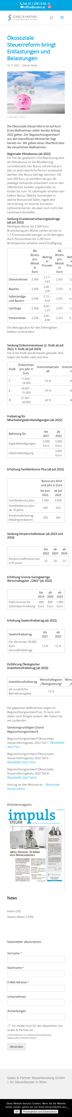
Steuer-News (30, 65)
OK (17, 1111)
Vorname (14, 953)
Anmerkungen (16, 1011)
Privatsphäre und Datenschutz (40, 1111)
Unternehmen (16, 997)
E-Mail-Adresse (18, 982)
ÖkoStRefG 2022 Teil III (21, 778)
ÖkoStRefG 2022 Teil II (21, 762)
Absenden (16, 1047)
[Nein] (67, 1108)
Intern (11, 911)
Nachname (15, 968)
